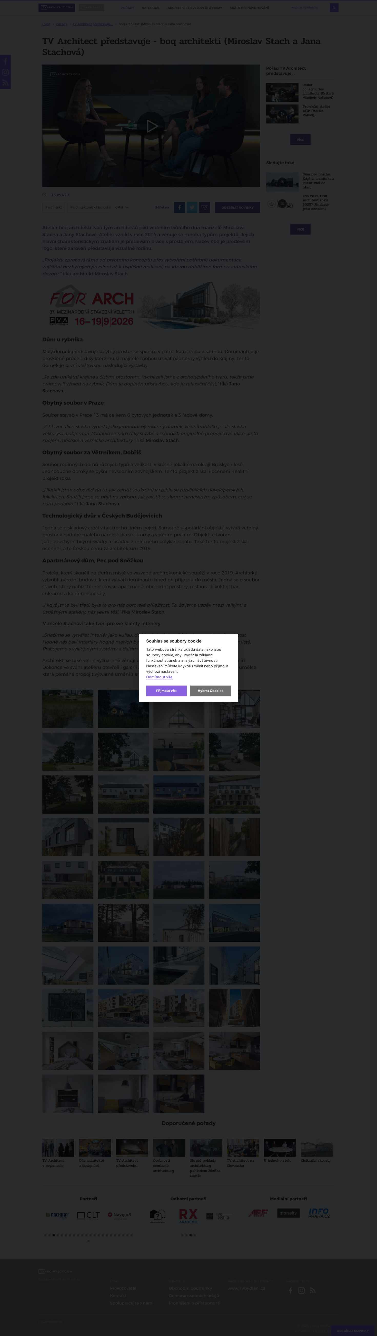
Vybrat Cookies (210, 691)
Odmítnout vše (159, 677)
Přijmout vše (166, 691)
